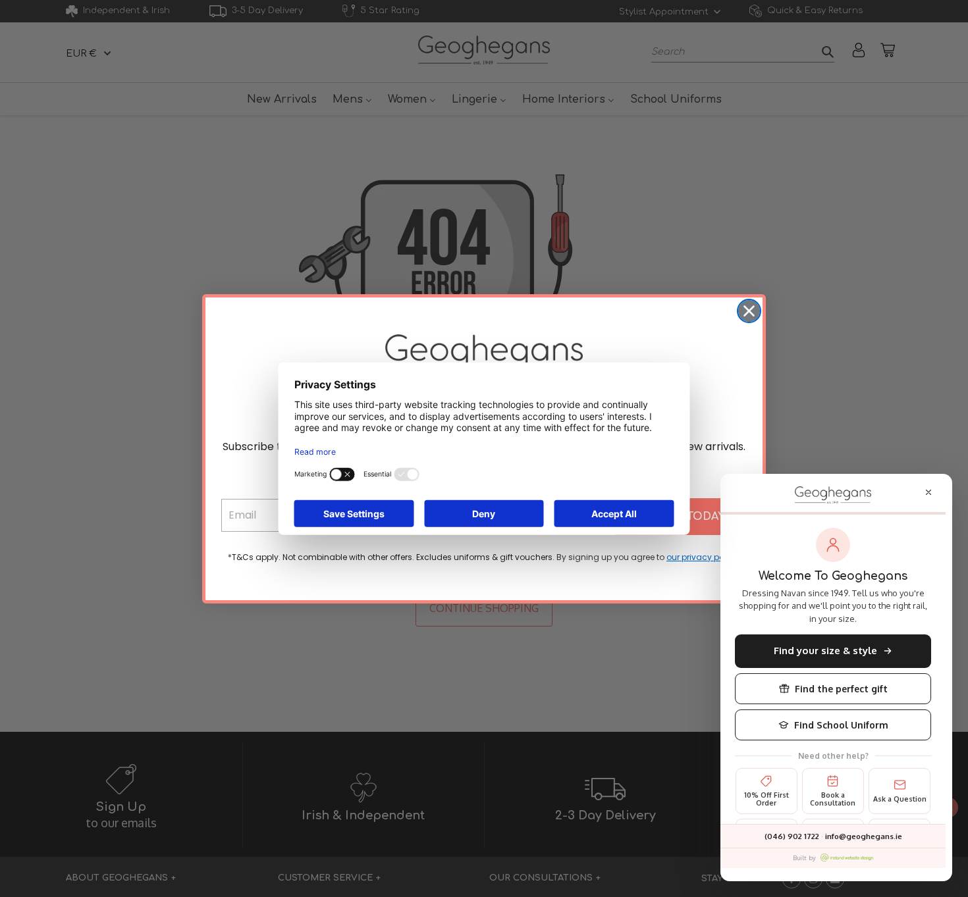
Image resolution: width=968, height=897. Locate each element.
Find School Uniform (841, 724)
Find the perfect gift (841, 688)
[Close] (928, 492)
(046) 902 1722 (792, 836)
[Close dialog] (749, 310)
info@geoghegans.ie (863, 836)
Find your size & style (825, 650)
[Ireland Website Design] (846, 857)
